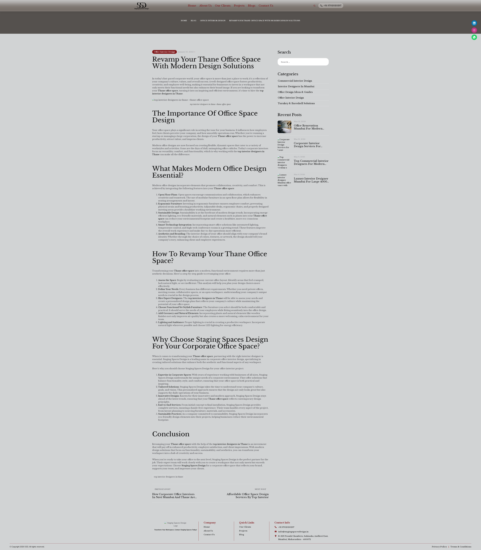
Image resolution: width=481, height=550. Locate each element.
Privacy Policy (439, 546)
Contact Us (266, 5)
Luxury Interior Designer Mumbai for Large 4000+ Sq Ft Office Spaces (311, 180)
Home (192, 5)
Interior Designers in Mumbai (296, 86)
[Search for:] (303, 62)
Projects (239, 5)
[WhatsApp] (474, 37)
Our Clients (223, 5)
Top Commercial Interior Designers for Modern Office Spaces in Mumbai (311, 162)
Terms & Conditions (460, 546)
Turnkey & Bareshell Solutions (296, 103)
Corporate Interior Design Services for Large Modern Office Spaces (308, 145)
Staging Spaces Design (193, 465)
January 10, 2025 (186, 52)
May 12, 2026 (300, 121)
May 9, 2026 (299, 157)
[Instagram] (474, 30)
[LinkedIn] (474, 23)
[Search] (314, 5)
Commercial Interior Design (295, 80)
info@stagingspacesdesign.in (293, 531)
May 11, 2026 (299, 139)
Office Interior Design (212, 21)
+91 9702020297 (332, 5)
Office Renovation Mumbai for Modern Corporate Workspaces (309, 127)
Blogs (251, 5)
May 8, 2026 (299, 174)
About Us (205, 5)
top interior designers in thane (168, 477)
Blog (193, 21)
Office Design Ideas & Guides (295, 92)
